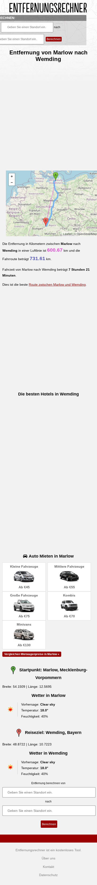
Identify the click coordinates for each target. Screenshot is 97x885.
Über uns (48, 858)
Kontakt (48, 867)
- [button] (12, 182)
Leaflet (67, 234)
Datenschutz (48, 875)
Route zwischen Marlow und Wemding (57, 284)
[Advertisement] (48, 114)
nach (57, 27)
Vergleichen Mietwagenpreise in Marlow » (31, 654)
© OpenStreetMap (85, 234)
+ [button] (12, 176)
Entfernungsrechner (30, 850)
